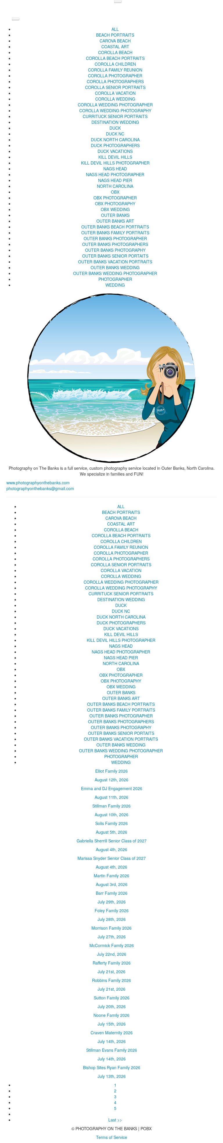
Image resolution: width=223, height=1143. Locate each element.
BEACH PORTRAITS (115, 35)
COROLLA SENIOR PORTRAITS (115, 87)
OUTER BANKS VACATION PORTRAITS (115, 262)
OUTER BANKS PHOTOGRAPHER (115, 238)
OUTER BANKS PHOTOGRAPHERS (115, 244)
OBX (115, 192)
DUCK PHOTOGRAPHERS (115, 145)
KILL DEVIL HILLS (115, 157)
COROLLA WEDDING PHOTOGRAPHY (115, 110)
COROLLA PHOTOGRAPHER (115, 75)
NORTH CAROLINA (115, 186)
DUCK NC (115, 134)
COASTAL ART (115, 46)
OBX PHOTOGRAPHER (115, 198)
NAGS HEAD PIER (115, 180)
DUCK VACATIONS (115, 151)
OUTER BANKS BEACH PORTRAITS (115, 227)
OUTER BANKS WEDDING (115, 267)
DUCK (115, 128)
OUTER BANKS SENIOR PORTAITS (115, 256)
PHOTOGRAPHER (115, 279)
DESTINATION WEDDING (115, 122)
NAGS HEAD (115, 169)
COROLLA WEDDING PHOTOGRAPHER (115, 105)
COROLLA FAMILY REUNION (115, 70)
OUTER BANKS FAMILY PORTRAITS (115, 232)
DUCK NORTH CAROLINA (115, 139)
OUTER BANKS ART (115, 221)
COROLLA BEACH (115, 52)
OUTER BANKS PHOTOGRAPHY (115, 250)
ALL (115, 29)
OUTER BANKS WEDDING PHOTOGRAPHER (115, 273)
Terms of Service (111, 1137)
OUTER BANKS (115, 215)
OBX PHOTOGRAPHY (115, 203)
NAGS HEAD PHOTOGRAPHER (115, 174)
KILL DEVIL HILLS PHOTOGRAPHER (115, 163)
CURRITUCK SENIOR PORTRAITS (115, 116)
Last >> (115, 1120)
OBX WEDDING (115, 209)
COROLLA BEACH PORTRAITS (115, 58)
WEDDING (115, 285)
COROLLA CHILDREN (115, 64)
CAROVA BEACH (115, 41)
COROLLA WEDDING (115, 99)
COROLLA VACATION (115, 93)
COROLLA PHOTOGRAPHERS (115, 81)
